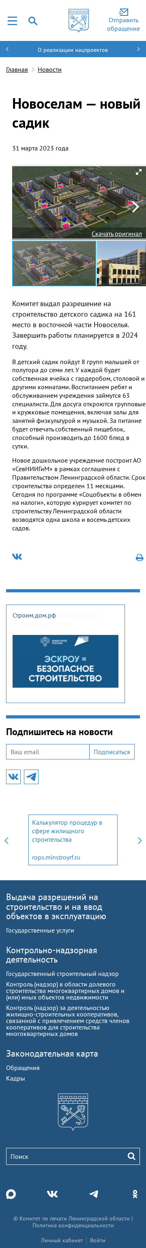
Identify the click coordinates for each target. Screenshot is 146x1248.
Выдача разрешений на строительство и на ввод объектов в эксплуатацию (56, 906)
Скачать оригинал (117, 233)
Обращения (23, 1068)
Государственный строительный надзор (62, 973)
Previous (6, 840)
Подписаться (112, 752)
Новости (50, 69)
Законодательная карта (52, 1053)
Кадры (15, 1078)
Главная (17, 69)
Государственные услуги (40, 930)
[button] (138, 171)
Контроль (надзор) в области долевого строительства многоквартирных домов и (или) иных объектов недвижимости (65, 990)
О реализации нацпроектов (73, 50)
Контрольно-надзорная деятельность (51, 954)
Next (140, 840)
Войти (97, 1240)
